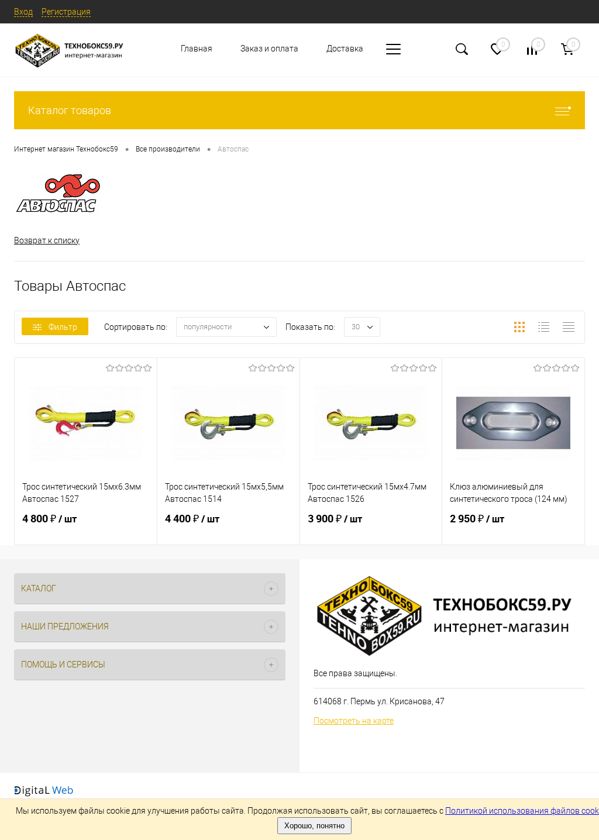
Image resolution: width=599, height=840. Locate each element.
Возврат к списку (47, 240)
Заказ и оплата (269, 48)
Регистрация (66, 11)
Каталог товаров (69, 110)
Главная (196, 48)
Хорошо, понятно (314, 825)
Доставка (344, 48)
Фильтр (63, 327)
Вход (23, 11)
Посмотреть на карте (354, 720)
